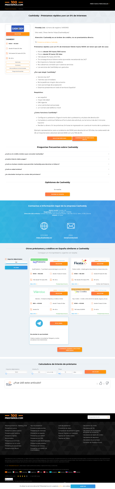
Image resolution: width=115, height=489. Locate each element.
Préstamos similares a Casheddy (47, 42)
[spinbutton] (16, 372)
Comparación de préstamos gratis (84, 138)
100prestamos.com (14, 465)
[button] (57, 154)
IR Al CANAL (58, 323)
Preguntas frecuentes (17, 71)
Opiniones (17, 62)
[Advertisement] (57, 400)
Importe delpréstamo (15, 259)
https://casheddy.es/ (44, 238)
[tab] (57, 154)
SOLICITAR (18, 34)
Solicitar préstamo (59, 138)
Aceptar (83, 486)
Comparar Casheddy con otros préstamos (69, 349)
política (60, 486)
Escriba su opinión (57, 194)
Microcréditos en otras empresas (18, 68)
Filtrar (16, 267)
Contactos (17, 65)
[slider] (16, 371)
